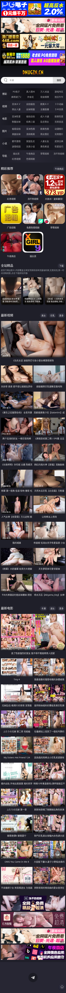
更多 (61, 315)
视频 (4, 106)
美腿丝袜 (16, 134)
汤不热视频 (59, 153)
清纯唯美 (30, 134)
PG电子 (16, 91)
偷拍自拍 (30, 116)
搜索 (59, 80)
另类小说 (30, 146)
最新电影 (7, 608)
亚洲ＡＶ (16, 104)
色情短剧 (30, 158)
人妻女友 (44, 141)
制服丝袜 (16, 121)
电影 (4, 118)
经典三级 (30, 121)
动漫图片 (59, 128)
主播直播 (44, 109)
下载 (61, 265)
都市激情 (16, 141)
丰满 (43, 608)
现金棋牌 (44, 96)
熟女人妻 (16, 109)
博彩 (4, 94)
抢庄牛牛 (59, 96)
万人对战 (44, 91)
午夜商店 (30, 153)
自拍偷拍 (30, 104)
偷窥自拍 (16, 128)
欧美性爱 (59, 116)
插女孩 (16, 153)
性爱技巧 (59, 146)
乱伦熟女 (44, 121)
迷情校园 (16, 146)
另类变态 (59, 121)
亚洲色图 (30, 128)
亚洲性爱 (16, 116)
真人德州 (30, 91)
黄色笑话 (44, 146)
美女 (43, 315)
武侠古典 (59, 141)
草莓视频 (44, 153)
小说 (4, 143)
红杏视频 (16, 158)
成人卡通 (44, 116)
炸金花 (30, 96)
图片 (4, 131)
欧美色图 (44, 128)
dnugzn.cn (33, 72)
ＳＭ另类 (59, 109)
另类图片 (59, 134)
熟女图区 (44, 134)
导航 (4, 156)
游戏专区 (59, 91)
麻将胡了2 (16, 96)
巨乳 (52, 315)
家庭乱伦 (30, 141)
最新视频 (7, 315)
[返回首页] (62, 987)
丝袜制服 (30, 109)
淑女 (52, 608)
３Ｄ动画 (59, 104)
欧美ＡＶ (44, 104)
